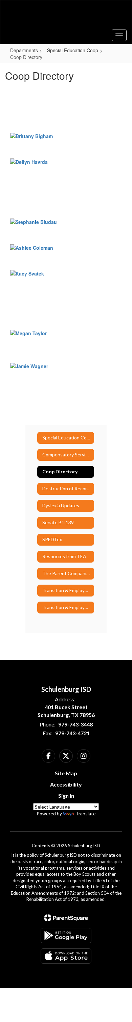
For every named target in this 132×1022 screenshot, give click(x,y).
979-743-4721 (72, 733)
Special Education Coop (72, 50)
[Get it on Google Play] (66, 935)
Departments (24, 50)
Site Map (66, 773)
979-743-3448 (75, 724)
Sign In (66, 795)
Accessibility (66, 784)
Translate (85, 813)
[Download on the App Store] (66, 956)
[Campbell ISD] (66, 17)
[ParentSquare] (66, 918)
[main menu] (119, 35)
